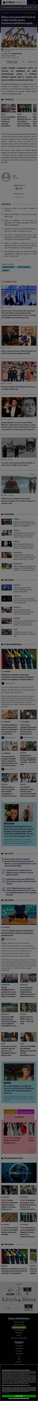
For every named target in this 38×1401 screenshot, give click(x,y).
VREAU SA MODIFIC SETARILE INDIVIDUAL (19, 1398)
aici (9, 1380)
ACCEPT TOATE (19, 1396)
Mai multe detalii (27, 1374)
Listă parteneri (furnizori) (6, 1392)
